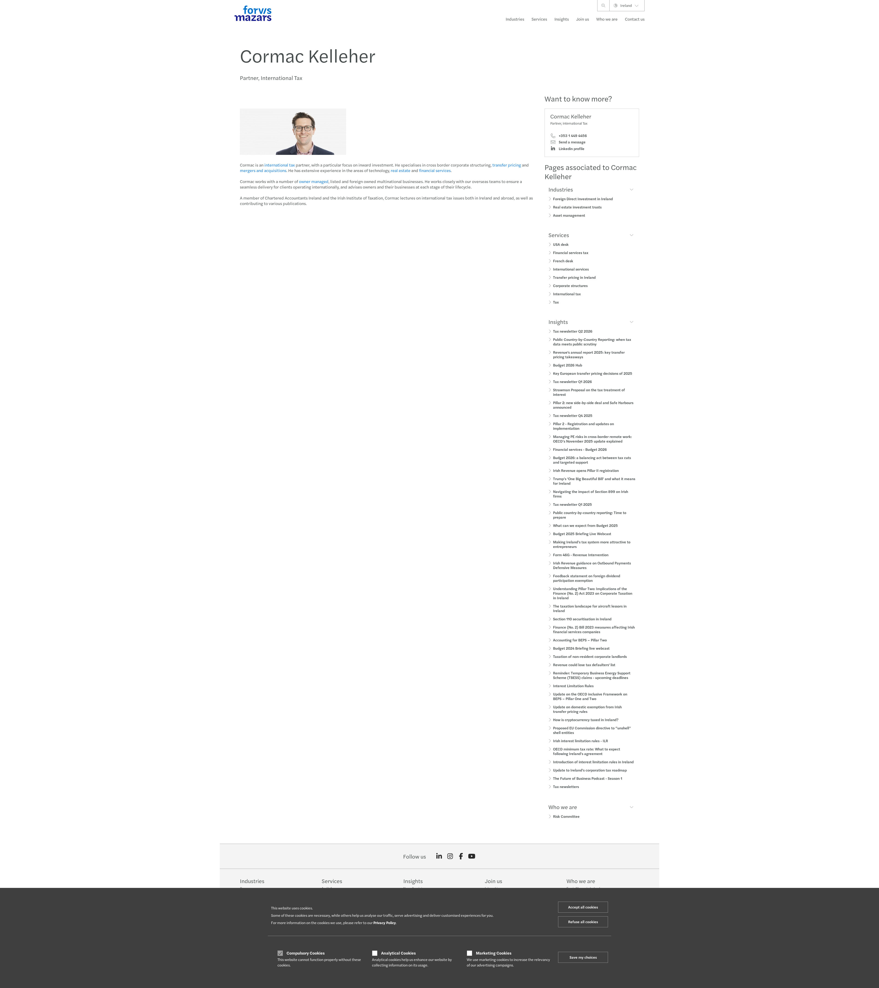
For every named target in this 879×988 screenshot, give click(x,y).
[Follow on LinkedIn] (439, 856)
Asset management (569, 215)
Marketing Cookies (493, 953)
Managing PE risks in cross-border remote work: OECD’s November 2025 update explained (592, 439)
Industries (515, 19)
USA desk (561, 244)
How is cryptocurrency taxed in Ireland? (586, 719)
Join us (582, 19)
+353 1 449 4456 (572, 135)
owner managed (313, 181)
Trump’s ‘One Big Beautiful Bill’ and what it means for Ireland (594, 481)
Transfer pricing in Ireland (574, 277)
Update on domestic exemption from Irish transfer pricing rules (587, 709)
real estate (400, 170)
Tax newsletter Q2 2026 (572, 331)
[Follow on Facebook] (461, 856)
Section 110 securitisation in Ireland (582, 618)
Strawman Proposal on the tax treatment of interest (589, 392)
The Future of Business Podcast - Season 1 (587, 778)
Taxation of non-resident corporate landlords (590, 656)
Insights (561, 19)
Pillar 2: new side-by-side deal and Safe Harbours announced (593, 405)
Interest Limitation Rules (573, 685)
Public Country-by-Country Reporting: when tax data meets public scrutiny (592, 342)
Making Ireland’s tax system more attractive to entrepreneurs (591, 544)
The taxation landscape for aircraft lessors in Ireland (590, 608)
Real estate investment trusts (577, 207)
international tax (279, 165)
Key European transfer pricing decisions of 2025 (592, 373)
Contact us (635, 19)
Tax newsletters (566, 786)
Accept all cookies (583, 907)
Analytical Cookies (398, 953)
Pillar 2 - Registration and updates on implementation (583, 426)
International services (571, 269)
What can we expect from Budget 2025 (585, 525)
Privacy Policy (384, 922)
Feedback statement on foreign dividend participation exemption (586, 578)
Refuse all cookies (583, 921)
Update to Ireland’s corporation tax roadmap (590, 770)
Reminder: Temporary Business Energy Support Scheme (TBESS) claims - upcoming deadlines (591, 675)
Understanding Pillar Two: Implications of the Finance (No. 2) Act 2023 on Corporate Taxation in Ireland (592, 593)
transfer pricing (506, 165)
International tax (567, 293)
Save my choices (583, 957)
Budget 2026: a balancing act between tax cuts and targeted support (592, 460)
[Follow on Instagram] (450, 856)
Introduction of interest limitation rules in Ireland (593, 761)
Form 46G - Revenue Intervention (580, 554)
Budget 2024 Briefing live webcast (581, 648)
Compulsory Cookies (306, 953)
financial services (435, 170)
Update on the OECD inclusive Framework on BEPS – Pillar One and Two (590, 696)
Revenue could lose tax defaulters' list (584, 664)
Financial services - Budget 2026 (580, 449)
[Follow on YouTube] (472, 856)
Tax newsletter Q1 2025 (572, 504)
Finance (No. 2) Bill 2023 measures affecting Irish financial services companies (594, 629)
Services (539, 19)
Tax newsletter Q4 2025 (572, 415)
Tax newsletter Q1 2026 (572, 381)
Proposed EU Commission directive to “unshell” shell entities (592, 730)
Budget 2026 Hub (567, 365)
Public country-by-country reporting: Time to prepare (589, 515)
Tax (556, 302)
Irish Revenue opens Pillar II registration (586, 470)
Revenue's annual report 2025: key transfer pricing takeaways (589, 354)
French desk (563, 260)
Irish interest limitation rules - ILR (580, 740)
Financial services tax (570, 252)
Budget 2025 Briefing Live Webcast (582, 533)
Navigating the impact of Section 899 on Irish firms (590, 494)
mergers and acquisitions (263, 170)
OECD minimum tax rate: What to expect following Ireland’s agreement (586, 751)
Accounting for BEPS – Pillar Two (580, 640)
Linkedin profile (571, 148)
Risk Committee (566, 816)
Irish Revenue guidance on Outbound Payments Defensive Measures (592, 565)
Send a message (572, 142)
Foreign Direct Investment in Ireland (583, 198)
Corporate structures (570, 285)
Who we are (607, 19)
